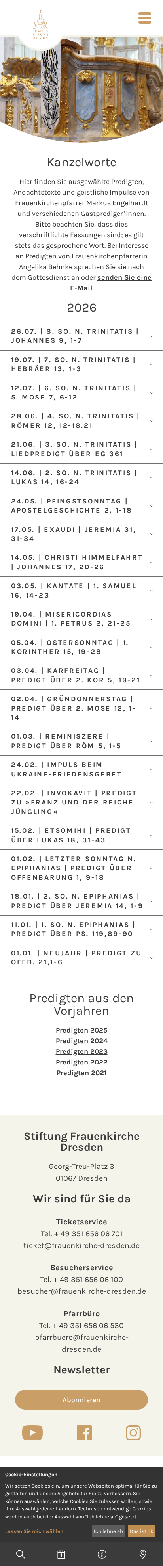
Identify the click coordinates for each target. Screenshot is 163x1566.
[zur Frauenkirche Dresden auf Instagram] (133, 1432)
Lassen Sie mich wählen (34, 1531)
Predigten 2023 (82, 1051)
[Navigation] (144, 17)
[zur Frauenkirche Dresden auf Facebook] (84, 1432)
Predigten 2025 (81, 1030)
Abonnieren (81, 1400)
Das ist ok (141, 1531)
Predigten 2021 (81, 1072)
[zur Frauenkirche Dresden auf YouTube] (32, 1432)
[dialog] (81, 1504)
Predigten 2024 (82, 1041)
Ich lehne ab (108, 1531)
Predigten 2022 (82, 1062)
